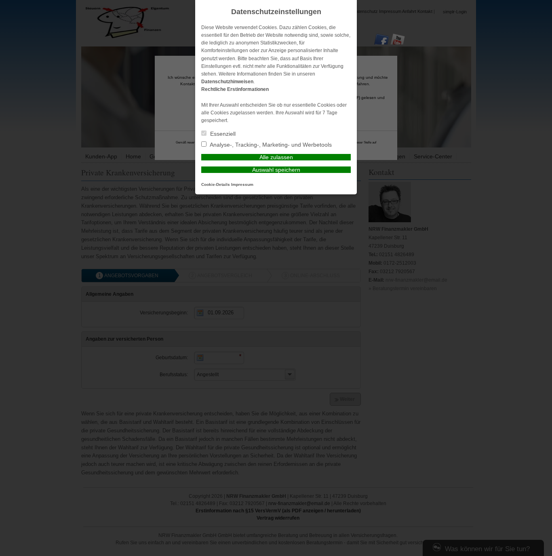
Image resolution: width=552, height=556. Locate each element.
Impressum (242, 184)
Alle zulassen (276, 157)
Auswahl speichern (276, 169)
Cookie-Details (215, 184)
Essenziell (222, 134)
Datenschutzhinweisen (227, 81)
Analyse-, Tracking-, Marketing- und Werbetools (270, 144)
